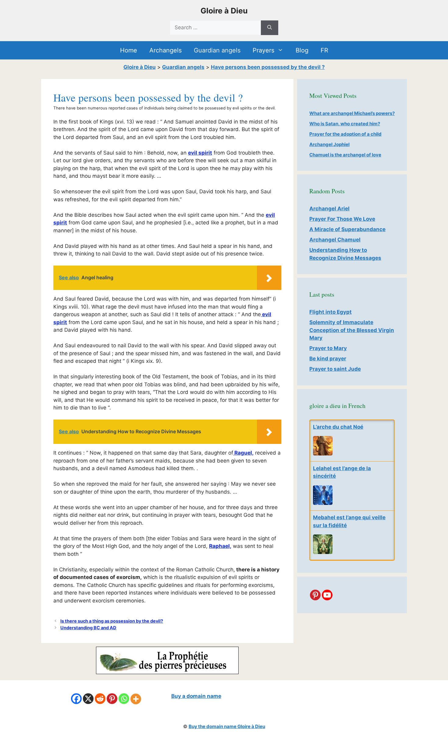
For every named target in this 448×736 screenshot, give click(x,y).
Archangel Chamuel (335, 240)
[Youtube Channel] (327, 595)
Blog (302, 50)
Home (128, 50)
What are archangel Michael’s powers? (352, 113)
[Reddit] (100, 698)
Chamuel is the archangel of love (345, 155)
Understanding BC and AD (88, 627)
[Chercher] (269, 27)
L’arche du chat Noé (338, 427)
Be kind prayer (327, 358)
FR (324, 50)
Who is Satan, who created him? (344, 124)
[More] (135, 699)
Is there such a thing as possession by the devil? (111, 620)
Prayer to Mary (328, 348)
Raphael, (220, 546)
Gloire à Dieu (224, 10)
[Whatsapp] (124, 698)
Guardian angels (217, 50)
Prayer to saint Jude (335, 369)
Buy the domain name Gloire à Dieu (227, 726)
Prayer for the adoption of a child (345, 134)
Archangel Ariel (329, 208)
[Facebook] (76, 698)
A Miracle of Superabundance (347, 229)
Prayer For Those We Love (342, 219)
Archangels (165, 50)
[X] (88, 698)
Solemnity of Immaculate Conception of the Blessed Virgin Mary (351, 330)
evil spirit (200, 153)
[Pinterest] (315, 595)
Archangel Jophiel (329, 144)
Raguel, (243, 453)
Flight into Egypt (330, 312)
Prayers (263, 50)
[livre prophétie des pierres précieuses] (167, 672)
